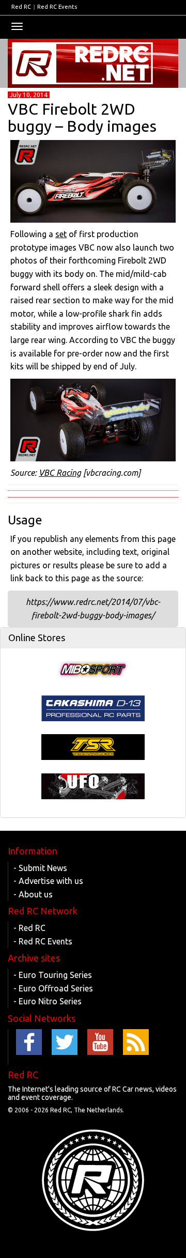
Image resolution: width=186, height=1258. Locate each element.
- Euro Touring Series (52, 975)
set (61, 234)
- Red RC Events (42, 941)
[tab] (93, 638)
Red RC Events (57, 7)
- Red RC (29, 928)
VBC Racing (60, 472)
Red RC (21, 7)
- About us (33, 894)
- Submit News (40, 868)
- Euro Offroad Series (53, 988)
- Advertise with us (48, 881)
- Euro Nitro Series (47, 1001)
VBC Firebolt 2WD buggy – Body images (82, 117)
